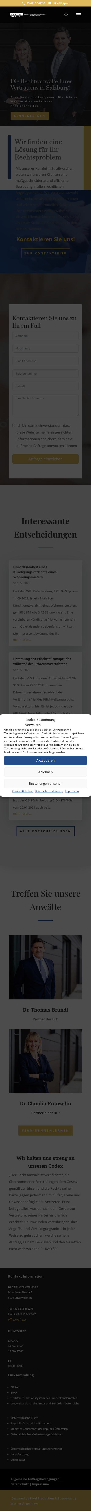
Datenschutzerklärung (49, 791)
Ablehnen (45, 772)
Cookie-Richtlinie (22, 791)
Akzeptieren (45, 760)
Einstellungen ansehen (45, 783)
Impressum (72, 791)
